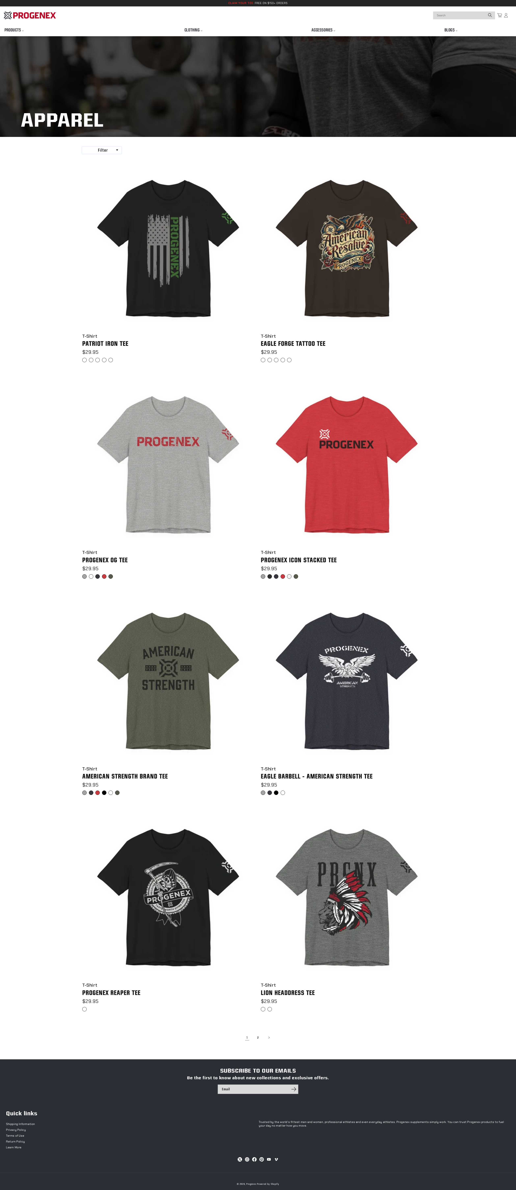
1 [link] (247, 1037)
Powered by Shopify (268, 1184)
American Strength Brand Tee (125, 776)
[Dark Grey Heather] (97, 360)
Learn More (14, 1147)
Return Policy (15, 1141)
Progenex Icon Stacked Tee (299, 560)
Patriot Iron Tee (105, 343)
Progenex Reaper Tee (111, 992)
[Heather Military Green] (110, 576)
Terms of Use (15, 1135)
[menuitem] (14, 29)
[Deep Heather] (269, 1009)
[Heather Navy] (104, 360)
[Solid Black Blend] (104, 793)
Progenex (251, 1184)
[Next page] (268, 1037)
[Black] (84, 360)
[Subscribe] (293, 1089)
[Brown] (289, 360)
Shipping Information (20, 1124)
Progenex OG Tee (105, 560)
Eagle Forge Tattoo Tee (293, 343)
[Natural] (276, 360)
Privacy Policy (16, 1130)
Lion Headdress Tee (288, 992)
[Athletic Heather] (84, 576)
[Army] (91, 360)
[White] (110, 360)
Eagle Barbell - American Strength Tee (317, 776)
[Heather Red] (104, 576)
